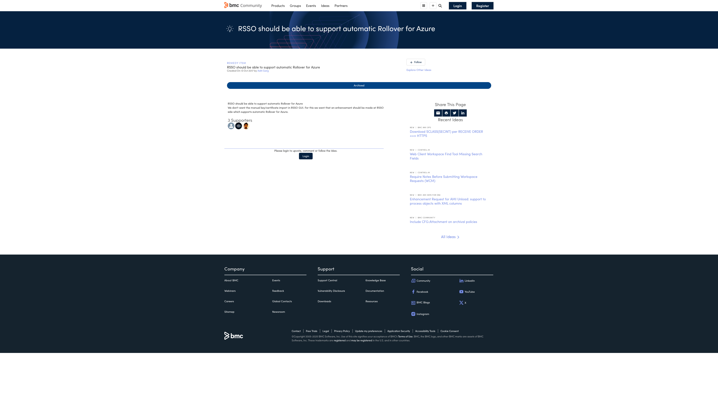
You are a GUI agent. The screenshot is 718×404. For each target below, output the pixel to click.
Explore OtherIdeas (418, 70)
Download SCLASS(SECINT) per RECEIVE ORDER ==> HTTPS (446, 133)
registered (340, 340)
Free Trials (311, 331)
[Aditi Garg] (238, 125)
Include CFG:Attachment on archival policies (443, 221)
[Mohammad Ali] (231, 125)
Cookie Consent (450, 331)
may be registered (361, 340)
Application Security (398, 331)
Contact (296, 331)
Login (306, 156)
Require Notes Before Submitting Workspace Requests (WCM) (443, 178)
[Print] (446, 113)
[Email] (438, 113)
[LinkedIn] (463, 113)
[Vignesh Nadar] (246, 125)
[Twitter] (454, 113)
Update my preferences (368, 331)
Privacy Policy (342, 331)
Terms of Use (405, 336)
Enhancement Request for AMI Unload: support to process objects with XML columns (448, 201)
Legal (326, 331)
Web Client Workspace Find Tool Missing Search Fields (446, 156)
